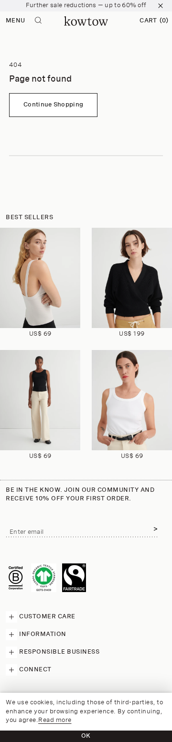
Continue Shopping (53, 105)
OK (86, 736)
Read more (55, 720)
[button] (154, 21)
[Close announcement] (160, 5)
